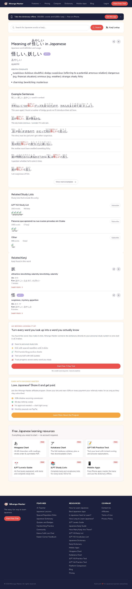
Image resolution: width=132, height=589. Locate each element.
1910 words (15, 209)
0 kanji (25, 241)
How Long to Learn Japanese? (81, 519)
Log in (106, 3)
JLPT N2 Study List (20, 205)
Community (41, 529)
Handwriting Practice (45, 526)
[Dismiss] (121, 17)
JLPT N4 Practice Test (78, 562)
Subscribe (115, 205)
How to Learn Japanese (78, 508)
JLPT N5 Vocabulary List (79, 537)
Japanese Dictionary (45, 519)
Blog (92, 3)
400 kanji (27, 209)
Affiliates (105, 511)
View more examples (65, 182)
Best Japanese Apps (77, 511)
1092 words (15, 225)
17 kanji (26, 225)
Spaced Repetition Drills (46, 515)
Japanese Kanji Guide (77, 526)
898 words (15, 241)
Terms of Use (107, 515)
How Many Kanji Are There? (80, 529)
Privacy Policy (107, 519)
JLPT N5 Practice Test (78, 558)
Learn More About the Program (66, 415)
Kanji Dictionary (75, 544)
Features (35, 3)
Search (98, 27)
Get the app (111, 17)
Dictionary (69, 3)
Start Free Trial (119, 3)
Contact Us (106, 508)
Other (14, 237)
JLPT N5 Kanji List (76, 533)
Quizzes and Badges (45, 522)
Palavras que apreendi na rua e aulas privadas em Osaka (38, 221)
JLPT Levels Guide (76, 522)
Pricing (47, 3)
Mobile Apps (81, 3)
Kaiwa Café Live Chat (45, 533)
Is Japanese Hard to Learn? (80, 515)
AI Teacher (41, 508)
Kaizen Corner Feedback (46, 537)
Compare (57, 3)
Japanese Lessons (44, 511)
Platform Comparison (77, 566)
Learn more (16, 287)
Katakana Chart (75, 555)
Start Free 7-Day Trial (66, 366)
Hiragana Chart (75, 551)
